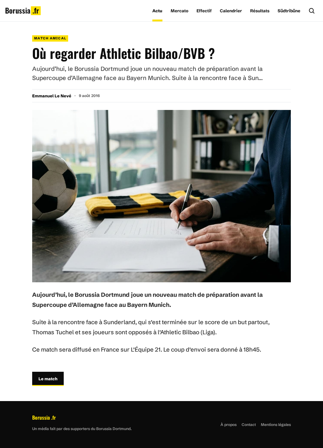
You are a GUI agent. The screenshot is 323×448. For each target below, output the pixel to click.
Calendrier (231, 10)
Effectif (204, 10)
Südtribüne (289, 10)
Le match (47, 378)
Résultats (259, 10)
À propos (228, 424)
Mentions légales (276, 424)
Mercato (179, 10)
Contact (249, 424)
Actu (157, 10)
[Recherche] (311, 10)
